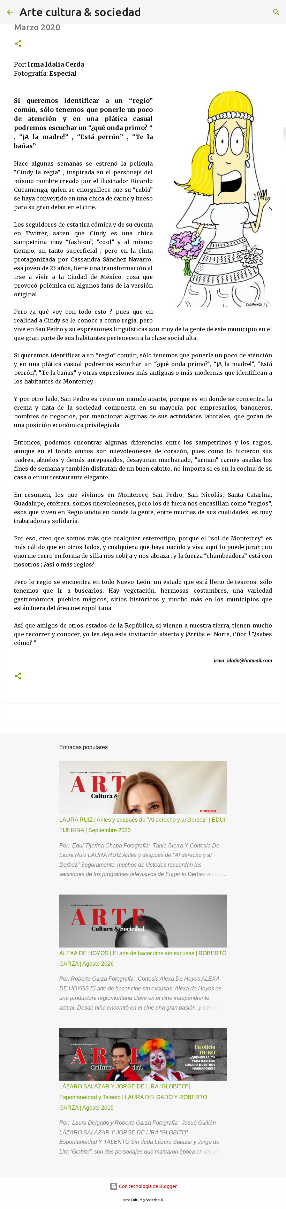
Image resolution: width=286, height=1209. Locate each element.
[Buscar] (276, 12)
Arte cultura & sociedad (80, 12)
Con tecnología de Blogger (147, 1186)
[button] (18, 44)
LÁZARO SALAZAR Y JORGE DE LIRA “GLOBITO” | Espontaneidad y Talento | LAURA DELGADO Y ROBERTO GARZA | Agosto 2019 (133, 1097)
